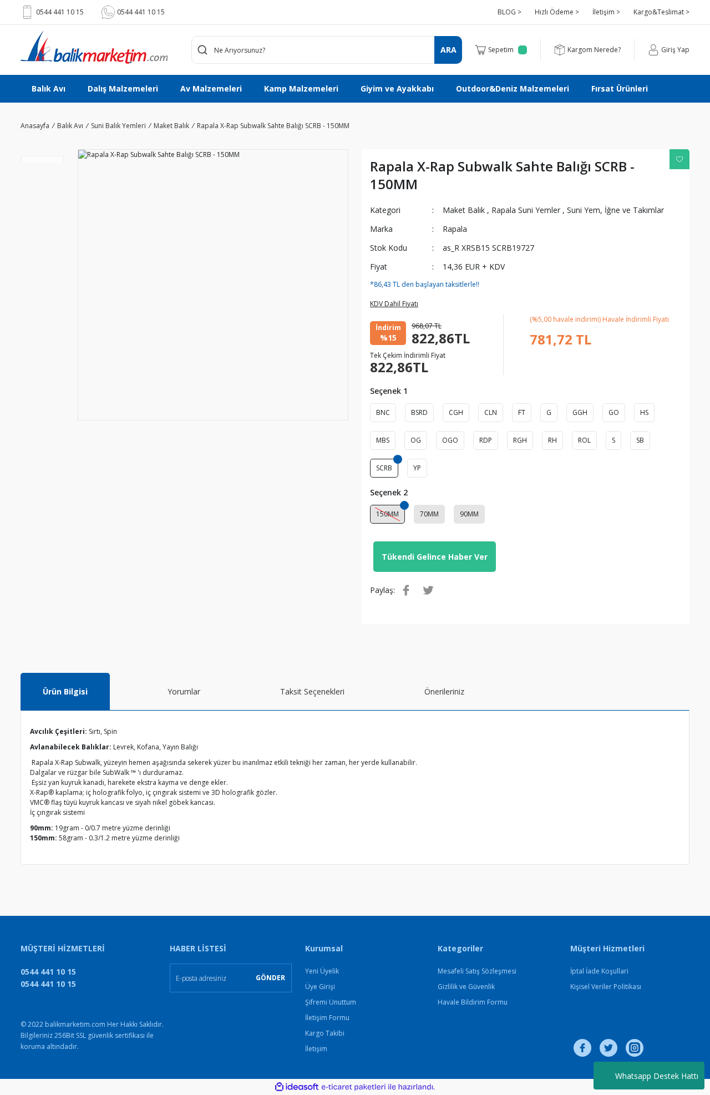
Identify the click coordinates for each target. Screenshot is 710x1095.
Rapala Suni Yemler (525, 210)
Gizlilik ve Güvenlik (466, 986)
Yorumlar (184, 691)
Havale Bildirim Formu (473, 1002)
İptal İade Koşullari (599, 971)
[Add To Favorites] (679, 159)
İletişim (316, 1048)
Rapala (455, 229)
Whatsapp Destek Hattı (656, 1076)
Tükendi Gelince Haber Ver (435, 556)
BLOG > (509, 12)
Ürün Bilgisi (65, 691)
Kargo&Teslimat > (661, 12)
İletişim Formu (327, 1017)
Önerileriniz (444, 691)
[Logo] (94, 47)
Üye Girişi (320, 986)
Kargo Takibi (324, 1033)
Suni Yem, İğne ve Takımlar (615, 210)
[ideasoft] (297, 1087)
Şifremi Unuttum (330, 1002)
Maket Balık (464, 210)
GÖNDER (270, 977)
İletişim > (606, 12)
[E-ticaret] (353, 1087)
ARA (448, 49)
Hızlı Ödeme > (557, 12)
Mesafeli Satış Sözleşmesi (477, 971)
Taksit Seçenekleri (312, 691)
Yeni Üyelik (322, 971)
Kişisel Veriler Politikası (605, 986)
